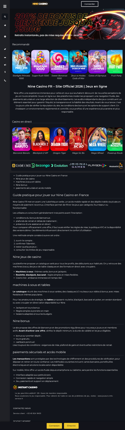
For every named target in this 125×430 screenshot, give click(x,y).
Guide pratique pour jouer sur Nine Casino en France (42, 175)
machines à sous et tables (28, 182)
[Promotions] (5, 65)
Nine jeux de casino (25, 179)
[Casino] (5, 58)
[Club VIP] (5, 49)
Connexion (54, 426)
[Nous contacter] (5, 80)
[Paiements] (5, 72)
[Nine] (5, 25)
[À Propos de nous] (5, 36)
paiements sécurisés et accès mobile (33, 188)
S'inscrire (71, 426)
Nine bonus (21, 185)
